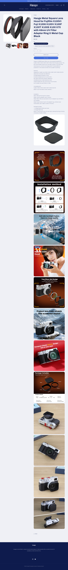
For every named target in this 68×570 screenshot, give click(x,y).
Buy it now (46, 57)
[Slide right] (30, 46)
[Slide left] (4, 46)
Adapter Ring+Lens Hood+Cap (41, 43)
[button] (4, 5)
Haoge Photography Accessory (32, 566)
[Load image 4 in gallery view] (25, 45)
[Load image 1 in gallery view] (8, 45)
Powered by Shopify (40, 566)
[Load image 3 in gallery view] (20, 45)
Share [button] (36, 533)
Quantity (35, 48)
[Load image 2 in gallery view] (14, 45)
